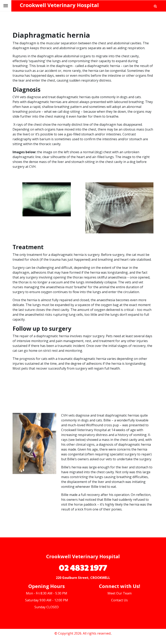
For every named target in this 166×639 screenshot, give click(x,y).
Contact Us (119, 600)
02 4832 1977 (83, 567)
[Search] (155, 6)
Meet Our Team (119, 593)
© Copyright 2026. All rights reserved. (82, 633)
